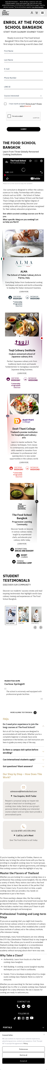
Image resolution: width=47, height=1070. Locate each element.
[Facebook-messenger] (23, 1006)
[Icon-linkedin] (27, 1018)
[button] (36, 232)
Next (41, 627)
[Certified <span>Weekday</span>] (10, 297)
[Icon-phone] (18, 1006)
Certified (17, 297)
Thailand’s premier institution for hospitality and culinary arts (24, 435)
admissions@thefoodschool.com (23, 791)
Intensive (35, 297)
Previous (35, 627)
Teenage (24, 562)
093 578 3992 (29, 831)
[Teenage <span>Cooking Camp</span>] (14, 561)
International (24, 550)
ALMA (24, 272)
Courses (24, 556)
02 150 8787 (17, 831)
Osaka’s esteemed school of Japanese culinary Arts (22, 355)
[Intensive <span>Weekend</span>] (27, 297)
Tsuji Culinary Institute (22, 350)
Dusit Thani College (23, 429)
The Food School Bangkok (22, 516)
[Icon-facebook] (19, 1018)
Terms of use (30, 103)
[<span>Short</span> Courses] (18, 555)
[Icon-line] (28, 1006)
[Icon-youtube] (31, 1018)
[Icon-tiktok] (15, 1018)
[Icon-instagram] (23, 1018)
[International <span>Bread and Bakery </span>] (12, 549)
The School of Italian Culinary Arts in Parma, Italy (24, 277)
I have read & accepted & (25, 105)
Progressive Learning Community (22, 523)
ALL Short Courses (37, 7)
